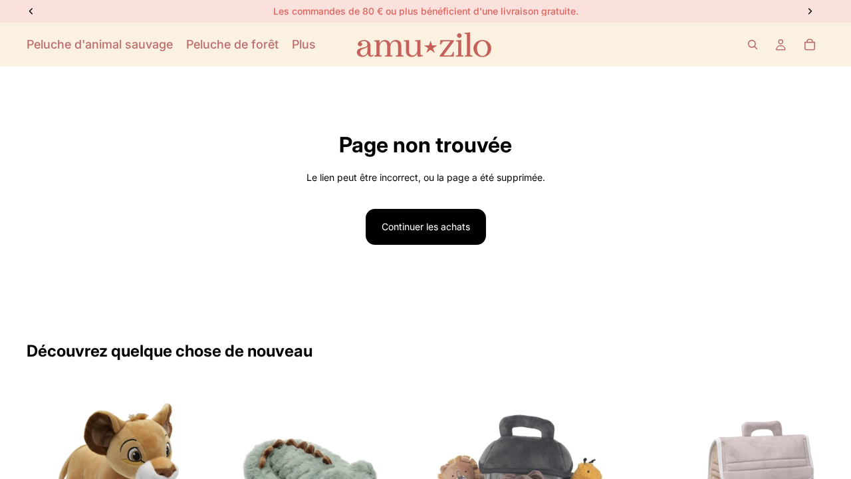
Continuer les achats (426, 226)
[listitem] (303, 44)
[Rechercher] (752, 44)
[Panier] (809, 44)
